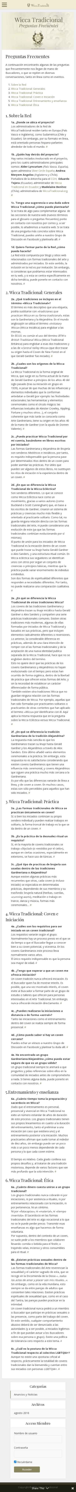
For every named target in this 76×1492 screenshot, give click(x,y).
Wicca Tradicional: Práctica (27, 93)
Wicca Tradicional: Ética (25, 105)
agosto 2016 (21, 1413)
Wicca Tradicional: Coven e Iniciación (33, 97)
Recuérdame (24, 1462)
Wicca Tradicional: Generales (28, 88)
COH (53, 179)
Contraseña (21, 1447)
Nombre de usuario (25, 1433)
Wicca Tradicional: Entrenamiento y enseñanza (39, 101)
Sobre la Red (18, 84)
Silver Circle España (42, 170)
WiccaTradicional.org (55, 191)
